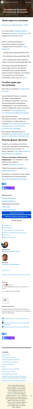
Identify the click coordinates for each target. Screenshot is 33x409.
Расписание (7, 235)
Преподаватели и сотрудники (10, 362)
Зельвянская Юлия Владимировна (11, 264)
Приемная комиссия (16, 213)
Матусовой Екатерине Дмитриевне (14, 179)
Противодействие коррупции (10, 374)
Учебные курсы (8, 225)
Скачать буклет (16, 220)
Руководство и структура (8, 357)
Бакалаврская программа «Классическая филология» (15, 10)
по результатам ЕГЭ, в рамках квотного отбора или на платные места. (16, 135)
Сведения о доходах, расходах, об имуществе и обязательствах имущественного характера (14, 377)
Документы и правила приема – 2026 (15, 25)
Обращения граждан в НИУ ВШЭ (10, 369)
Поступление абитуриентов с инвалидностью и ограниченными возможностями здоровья (16, 125)
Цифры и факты (6, 355)
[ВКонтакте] (3, 334)
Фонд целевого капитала (8, 371)
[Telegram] (5, 334)
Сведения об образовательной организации (14, 380)
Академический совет (10, 237)
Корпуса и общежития (8, 364)
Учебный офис (6, 270)
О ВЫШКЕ (5, 352)
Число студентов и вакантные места (13, 230)
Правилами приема (20, 31)
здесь (12, 393)
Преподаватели (8, 227)
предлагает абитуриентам (19, 33)
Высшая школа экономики (11, 2)
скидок (16, 151)
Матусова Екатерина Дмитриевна (11, 251)
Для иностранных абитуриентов (16, 216)
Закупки (4, 366)
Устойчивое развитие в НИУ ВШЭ (11, 359)
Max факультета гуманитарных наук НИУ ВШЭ (16, 327)
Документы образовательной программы (15, 232)
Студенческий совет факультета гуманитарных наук (16, 274)
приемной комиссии (16, 164)
